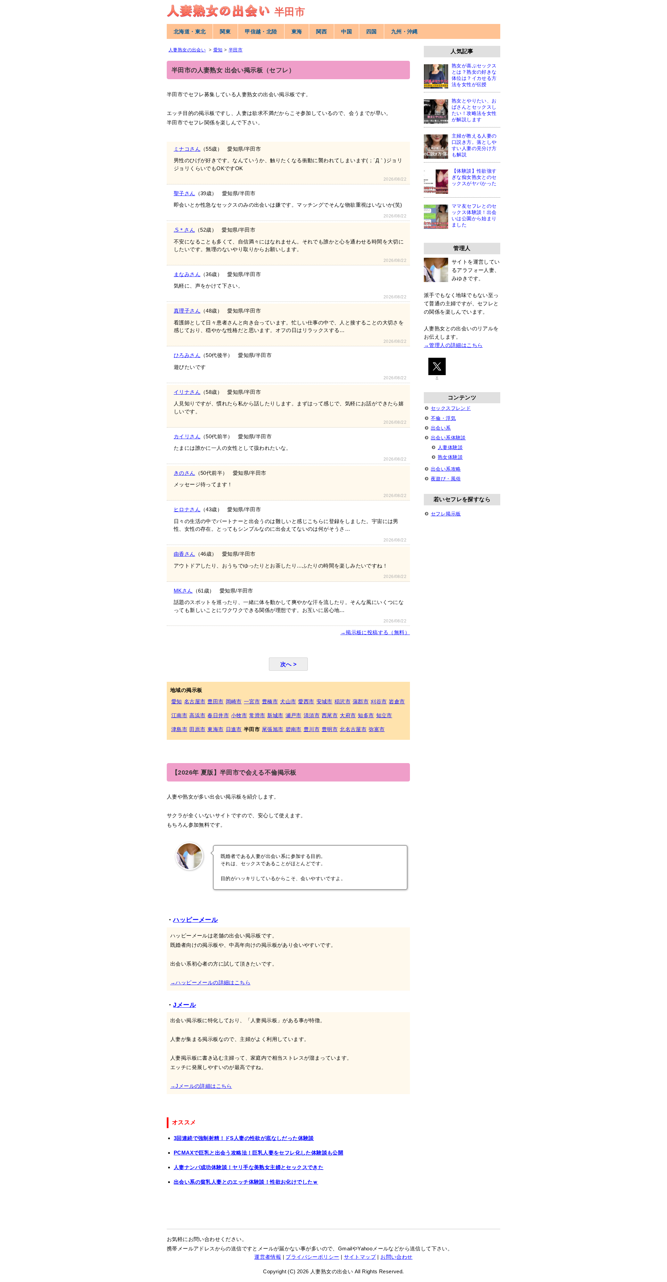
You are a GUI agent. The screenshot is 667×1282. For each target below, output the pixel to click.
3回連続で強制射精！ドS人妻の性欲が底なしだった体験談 (244, 1138)
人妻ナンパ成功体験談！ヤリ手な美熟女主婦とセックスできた (248, 1167)
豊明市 (330, 729)
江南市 (179, 715)
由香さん (184, 554)
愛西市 (306, 701)
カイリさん (187, 436)
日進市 (234, 729)
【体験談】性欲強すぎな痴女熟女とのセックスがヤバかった (474, 177)
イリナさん (187, 392)
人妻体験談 (450, 447)
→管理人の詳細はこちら (453, 345)
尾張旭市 (272, 729)
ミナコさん (187, 149)
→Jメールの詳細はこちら (201, 1086)
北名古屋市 (353, 729)
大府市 (348, 715)
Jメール (184, 1004)
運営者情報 (267, 1257)
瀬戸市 (294, 715)
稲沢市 (343, 701)
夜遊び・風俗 (446, 478)
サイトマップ (360, 1257)
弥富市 (377, 729)
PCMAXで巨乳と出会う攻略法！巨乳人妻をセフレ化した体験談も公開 (258, 1153)
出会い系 (441, 428)
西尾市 (330, 715)
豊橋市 (270, 701)
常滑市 (257, 715)
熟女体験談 (450, 457)
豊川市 (312, 729)
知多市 (366, 715)
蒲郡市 (361, 701)
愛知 (176, 701)
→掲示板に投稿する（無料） (375, 632)
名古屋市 (195, 701)
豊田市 (215, 701)
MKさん (183, 591)
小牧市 (239, 715)
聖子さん (184, 193)
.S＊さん (184, 230)
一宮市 (252, 701)
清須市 (312, 715)
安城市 (324, 701)
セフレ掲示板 (446, 513)
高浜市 (197, 715)
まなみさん (187, 274)
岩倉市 (397, 701)
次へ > (288, 664)
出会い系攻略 (446, 469)
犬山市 (288, 701)
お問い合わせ (396, 1257)
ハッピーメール (195, 919)
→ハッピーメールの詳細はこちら (210, 982)
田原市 (197, 729)
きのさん (184, 473)
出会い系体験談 (448, 437)
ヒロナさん (187, 509)
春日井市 (218, 715)
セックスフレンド (451, 408)
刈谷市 (379, 701)
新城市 (275, 715)
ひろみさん (187, 355)
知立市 (384, 715)
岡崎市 (234, 701)
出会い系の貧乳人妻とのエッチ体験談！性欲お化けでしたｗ (246, 1182)
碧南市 (294, 729)
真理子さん (187, 311)
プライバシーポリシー (312, 1257)
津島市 (179, 729)
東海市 (215, 729)
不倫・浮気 (443, 418)
